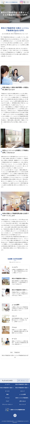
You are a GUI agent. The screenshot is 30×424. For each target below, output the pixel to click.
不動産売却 (17, 352)
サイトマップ (22, 404)
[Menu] (27, 2)
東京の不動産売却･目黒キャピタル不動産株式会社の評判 (15, 356)
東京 (11, 352)
